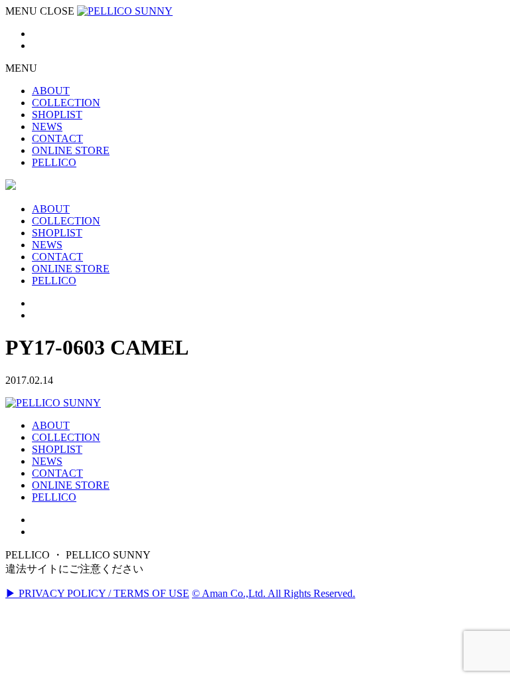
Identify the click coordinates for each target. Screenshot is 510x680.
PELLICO (54, 497)
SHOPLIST (57, 449)
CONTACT (57, 473)
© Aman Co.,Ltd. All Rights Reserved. (273, 593)
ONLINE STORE (71, 485)
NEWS (47, 461)
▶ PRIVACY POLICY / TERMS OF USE (97, 593)
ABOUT (51, 425)
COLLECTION (66, 437)
